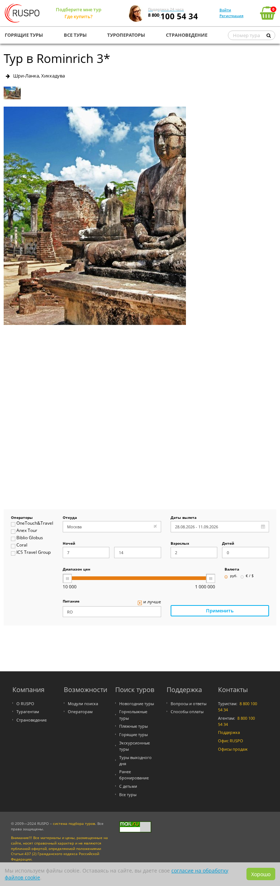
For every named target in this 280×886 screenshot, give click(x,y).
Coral (21, 545)
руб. (233, 576)
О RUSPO (25, 703)
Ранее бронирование (134, 774)
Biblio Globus (29, 538)
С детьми (128, 786)
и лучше (152, 602)
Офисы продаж (233, 749)
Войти (225, 9)
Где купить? (79, 16)
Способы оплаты (187, 711)
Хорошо (261, 874)
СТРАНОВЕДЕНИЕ (186, 35)
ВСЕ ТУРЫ (75, 35)
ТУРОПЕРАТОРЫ (126, 35)
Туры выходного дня (135, 760)
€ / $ (250, 576)
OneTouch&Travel (34, 523)
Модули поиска (83, 703)
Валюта (232, 570)
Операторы (22, 518)
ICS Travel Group (33, 552)
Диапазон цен (76, 570)
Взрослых (180, 544)
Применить (220, 610)
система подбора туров (74, 823)
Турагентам (27, 711)
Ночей (69, 544)
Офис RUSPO (230, 740)
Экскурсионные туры (134, 746)
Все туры (127, 794)
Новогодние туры (136, 703)
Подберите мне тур (78, 9)
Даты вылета (184, 518)
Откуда (70, 518)
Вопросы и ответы (188, 703)
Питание (71, 602)
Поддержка (229, 732)
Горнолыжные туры (133, 714)
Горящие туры (133, 734)
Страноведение (31, 720)
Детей (228, 544)
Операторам (80, 711)
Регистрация (231, 15)
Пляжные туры (133, 726)
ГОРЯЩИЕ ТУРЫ (24, 35)
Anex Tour (26, 530)
